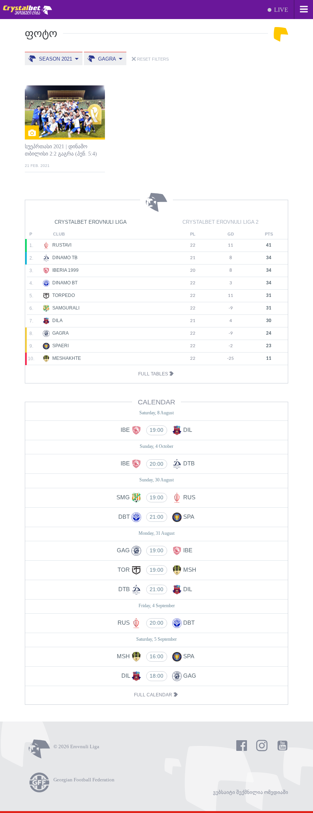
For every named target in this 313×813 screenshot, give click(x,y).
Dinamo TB (64, 257)
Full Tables (153, 374)
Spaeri (60, 345)
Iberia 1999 (65, 270)
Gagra (60, 333)
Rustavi (61, 245)
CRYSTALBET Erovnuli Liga (91, 222)
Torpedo (63, 295)
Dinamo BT (64, 282)
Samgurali (65, 308)
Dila (57, 320)
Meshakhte (66, 358)
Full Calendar (153, 695)
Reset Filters (152, 59)
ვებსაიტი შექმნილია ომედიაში (250, 792)
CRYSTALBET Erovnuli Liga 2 (220, 222)
